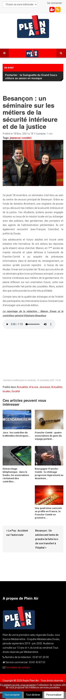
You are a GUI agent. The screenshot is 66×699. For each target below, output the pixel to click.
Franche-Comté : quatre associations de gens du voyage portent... (48, 435)
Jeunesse (44, 387)
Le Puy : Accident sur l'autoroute (17, 532)
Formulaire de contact (18, 667)
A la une (33, 387)
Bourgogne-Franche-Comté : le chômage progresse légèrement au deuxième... (49, 473)
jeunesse (15, 137)
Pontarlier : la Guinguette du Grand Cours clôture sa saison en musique (31, 76)
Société (15, 391)
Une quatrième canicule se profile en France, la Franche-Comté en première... (48, 513)
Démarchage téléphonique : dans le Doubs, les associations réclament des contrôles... (16, 475)
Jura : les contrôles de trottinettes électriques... (16, 434)
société (26, 137)
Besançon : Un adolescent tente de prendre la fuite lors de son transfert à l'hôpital (46, 539)
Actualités (22, 387)
